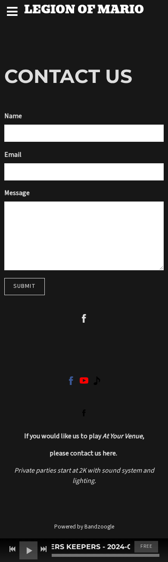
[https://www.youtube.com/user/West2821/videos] (84, 382)
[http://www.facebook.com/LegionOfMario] (84, 320)
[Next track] (43, 549)
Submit (24, 286)
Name (13, 116)
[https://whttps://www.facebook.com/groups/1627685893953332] (71, 382)
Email (13, 154)
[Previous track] (12, 549)
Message (17, 193)
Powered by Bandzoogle (84, 526)
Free (146, 546)
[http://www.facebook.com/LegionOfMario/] (84, 412)
